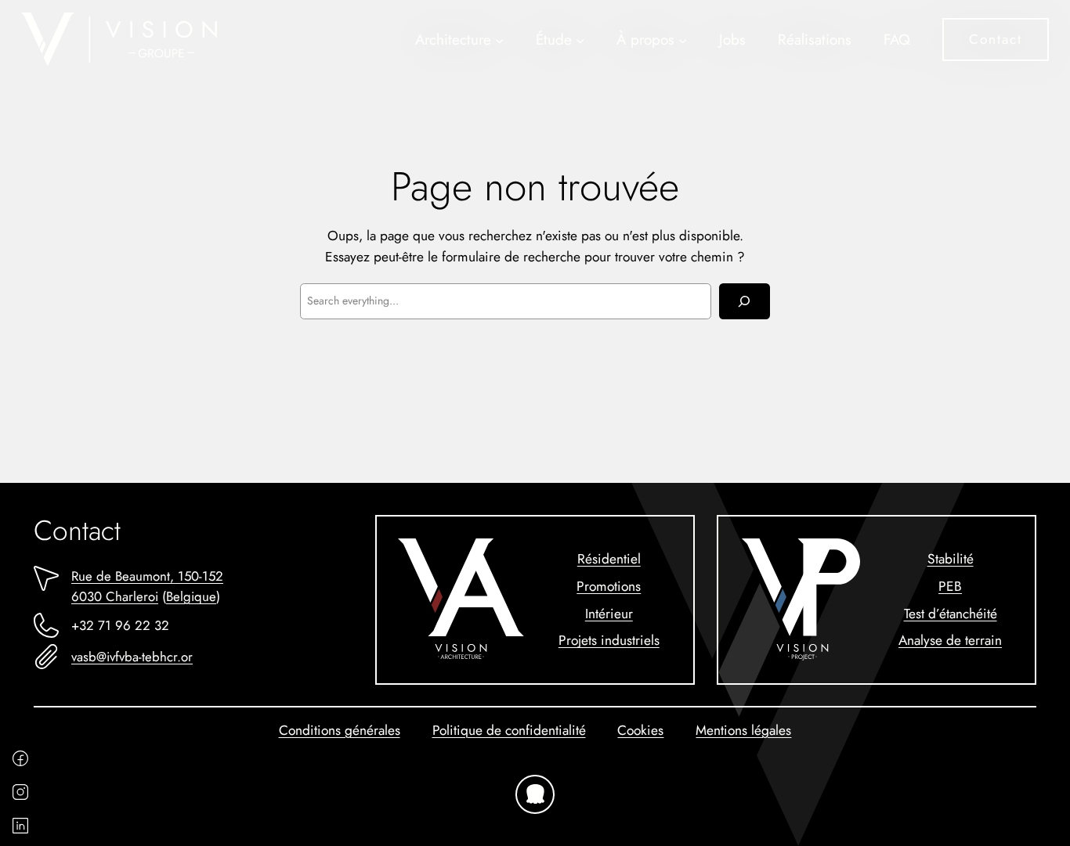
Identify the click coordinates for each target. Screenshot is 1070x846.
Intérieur (609, 613)
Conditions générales (339, 730)
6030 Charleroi (114, 596)
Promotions (609, 586)
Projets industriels (609, 640)
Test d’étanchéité (950, 613)
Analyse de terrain (950, 640)
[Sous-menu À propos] (682, 39)
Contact (995, 39)
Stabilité (950, 558)
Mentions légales (743, 730)
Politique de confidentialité (509, 730)
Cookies (640, 730)
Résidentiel (609, 558)
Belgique (191, 596)
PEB (950, 586)
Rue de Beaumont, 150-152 (147, 576)
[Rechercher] (744, 301)
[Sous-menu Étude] (580, 39)
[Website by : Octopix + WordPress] (535, 794)
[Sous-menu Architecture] (499, 39)
